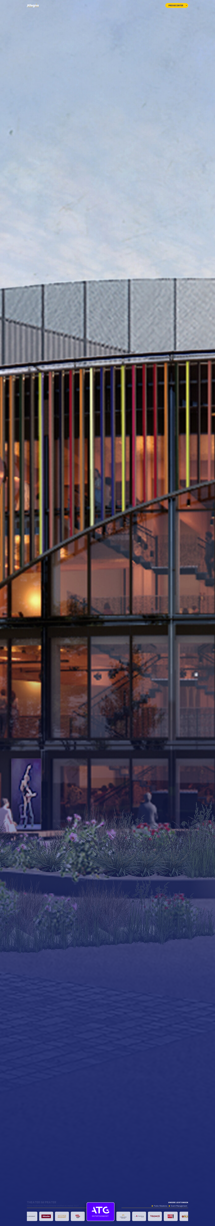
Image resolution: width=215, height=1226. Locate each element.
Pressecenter (175, 5)
